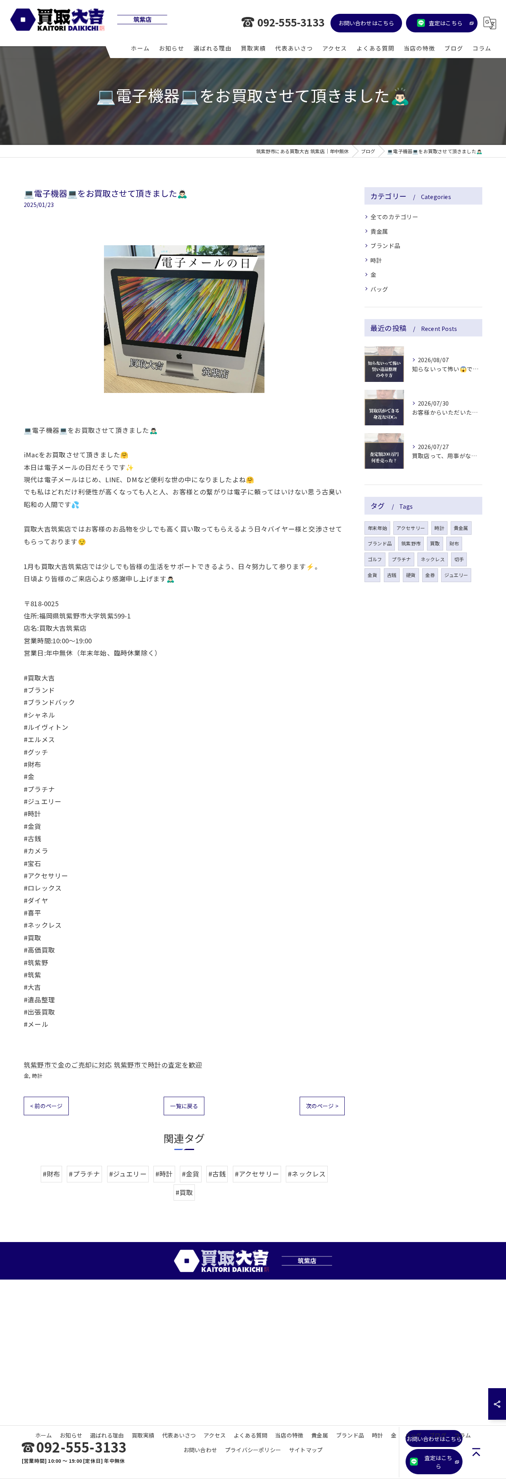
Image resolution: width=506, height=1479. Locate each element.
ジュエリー (456, 574)
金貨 (372, 574)
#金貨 (191, 1173)
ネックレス (433, 559)
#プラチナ (84, 1173)
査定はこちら (446, 23)
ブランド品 (385, 245)
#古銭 (217, 1173)
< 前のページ (46, 1106)
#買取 (184, 1192)
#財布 (51, 1173)
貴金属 (379, 231)
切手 (459, 559)
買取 (435, 543)
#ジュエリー (128, 1173)
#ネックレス (307, 1173)
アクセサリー (410, 527)
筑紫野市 (411, 543)
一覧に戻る (184, 1106)
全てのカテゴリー (394, 216)
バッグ (379, 289)
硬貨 (410, 574)
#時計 (164, 1173)
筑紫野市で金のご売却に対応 (68, 1064)
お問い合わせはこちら (366, 23)
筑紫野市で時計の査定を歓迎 (158, 1064)
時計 (37, 1075)
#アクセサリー (257, 1173)
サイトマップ (306, 1450)
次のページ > (322, 1106)
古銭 (391, 574)
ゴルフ (375, 559)
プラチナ (401, 559)
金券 (430, 574)
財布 (454, 543)
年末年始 (377, 527)
